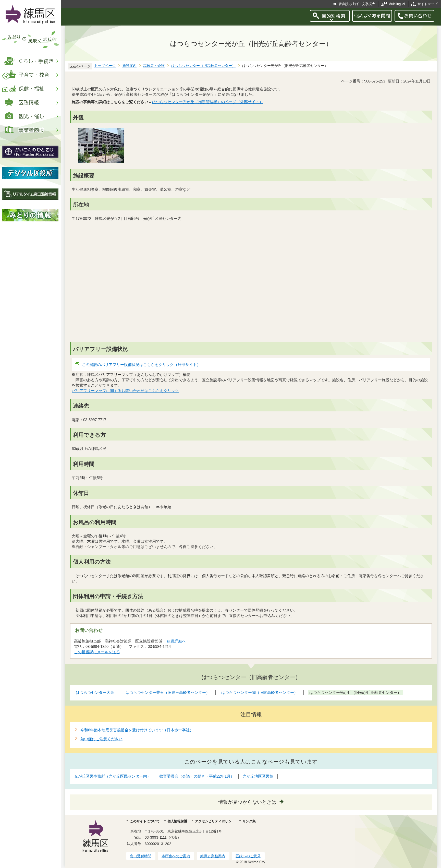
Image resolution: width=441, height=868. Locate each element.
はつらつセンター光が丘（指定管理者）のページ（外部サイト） (207, 102)
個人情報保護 (177, 821)
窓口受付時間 (140, 856)
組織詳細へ (176, 641)
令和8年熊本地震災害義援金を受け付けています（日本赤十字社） (136, 730)
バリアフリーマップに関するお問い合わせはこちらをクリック (125, 390)
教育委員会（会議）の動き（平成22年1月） (196, 776)
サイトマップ (427, 4)
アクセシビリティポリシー (215, 821)
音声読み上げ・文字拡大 (357, 4)
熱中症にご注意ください (101, 739)
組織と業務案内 (212, 856)
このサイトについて (145, 821)
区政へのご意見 (248, 856)
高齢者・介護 (154, 66)
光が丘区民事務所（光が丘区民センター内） (112, 776)
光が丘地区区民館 (258, 776)
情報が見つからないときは (247, 802)
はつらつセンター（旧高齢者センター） (203, 66)
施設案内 (129, 66)
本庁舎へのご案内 (176, 856)
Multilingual (396, 4)
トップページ (105, 66)
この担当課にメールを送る (97, 652)
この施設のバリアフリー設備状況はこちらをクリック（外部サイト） (141, 364)
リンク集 (249, 821)
